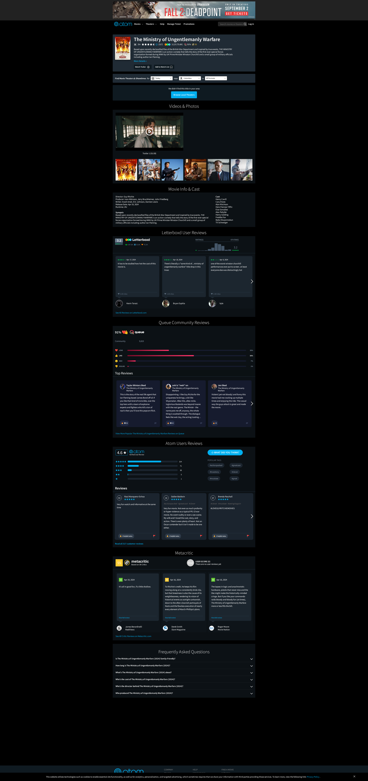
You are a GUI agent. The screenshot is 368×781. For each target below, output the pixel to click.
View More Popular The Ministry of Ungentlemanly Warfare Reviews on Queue (150, 433)
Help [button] (162, 24)
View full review (124, 618)
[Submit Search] (245, 24)
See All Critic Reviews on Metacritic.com (133, 636)
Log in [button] (251, 24)
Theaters (150, 24)
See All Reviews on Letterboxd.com (131, 312)
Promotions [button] (189, 24)
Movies (137, 24)
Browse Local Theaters (184, 94)
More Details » (140, 61)
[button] (162, 78)
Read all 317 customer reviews (129, 543)
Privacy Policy (313, 776)
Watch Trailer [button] (140, 67)
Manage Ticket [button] (174, 24)
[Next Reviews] (251, 281)
